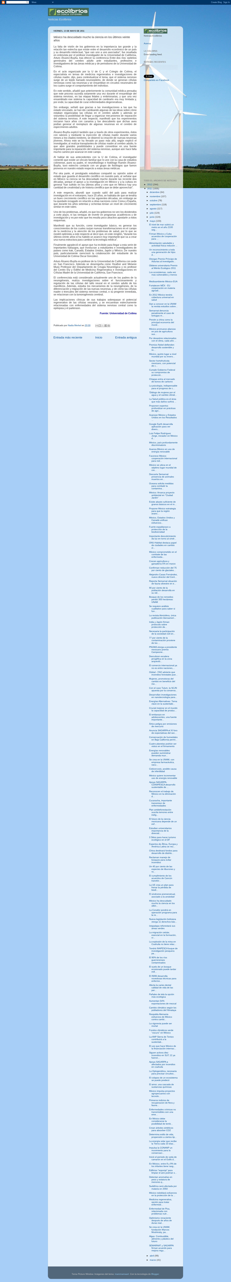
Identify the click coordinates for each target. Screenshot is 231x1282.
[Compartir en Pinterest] (108, 325)
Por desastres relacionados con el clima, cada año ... (162, 339)
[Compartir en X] (102, 325)
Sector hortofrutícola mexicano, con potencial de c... (162, 363)
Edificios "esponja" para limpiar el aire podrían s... (163, 1171)
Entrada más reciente (67, 337)
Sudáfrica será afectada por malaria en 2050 (163, 1187)
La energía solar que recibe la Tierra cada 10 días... (163, 1142)
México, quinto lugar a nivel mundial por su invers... (162, 355)
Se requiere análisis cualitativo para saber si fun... (162, 608)
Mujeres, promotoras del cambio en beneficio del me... (162, 681)
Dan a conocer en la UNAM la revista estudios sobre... (163, 305)
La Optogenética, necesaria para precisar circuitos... (163, 1072)
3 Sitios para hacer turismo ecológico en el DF (162, 838)
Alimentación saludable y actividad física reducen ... (163, 244)
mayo (153, 221)
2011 (150, 188)
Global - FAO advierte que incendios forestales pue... (163, 673)
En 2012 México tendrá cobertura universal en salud (161, 297)
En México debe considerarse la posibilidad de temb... (161, 1121)
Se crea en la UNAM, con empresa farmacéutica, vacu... (161, 762)
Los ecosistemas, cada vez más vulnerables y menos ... (163, 274)
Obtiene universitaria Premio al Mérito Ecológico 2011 (163, 266)
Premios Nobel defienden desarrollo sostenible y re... (161, 347)
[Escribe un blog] (99, 325)
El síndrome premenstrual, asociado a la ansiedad (162, 895)
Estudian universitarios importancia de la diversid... (160, 830)
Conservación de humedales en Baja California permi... (163, 738)
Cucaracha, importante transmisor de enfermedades (160, 803)
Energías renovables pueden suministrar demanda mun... (160, 753)
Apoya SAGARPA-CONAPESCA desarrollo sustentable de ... (162, 784)
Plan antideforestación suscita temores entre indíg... (161, 812)
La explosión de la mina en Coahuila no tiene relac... (162, 943)
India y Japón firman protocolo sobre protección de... (159, 624)
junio (152, 217)
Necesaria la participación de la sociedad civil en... (162, 632)
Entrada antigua (126, 337)
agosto (153, 208)
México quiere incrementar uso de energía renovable (163, 776)
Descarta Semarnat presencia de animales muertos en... (161, 476)
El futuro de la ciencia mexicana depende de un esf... (163, 821)
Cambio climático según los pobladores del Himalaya (162, 1009)
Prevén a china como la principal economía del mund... (161, 322)
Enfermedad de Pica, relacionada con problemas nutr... (159, 1211)
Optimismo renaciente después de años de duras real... (160, 1220)
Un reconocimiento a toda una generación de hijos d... (162, 252)
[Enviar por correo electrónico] (96, 325)
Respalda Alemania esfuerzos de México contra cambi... (160, 1016)
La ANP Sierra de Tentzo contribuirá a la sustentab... (161, 1039)
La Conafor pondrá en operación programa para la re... (163, 912)
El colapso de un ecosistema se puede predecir (163, 1079)
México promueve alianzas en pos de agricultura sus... (162, 331)
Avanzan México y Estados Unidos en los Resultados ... (163, 417)
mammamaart (122, 1274)
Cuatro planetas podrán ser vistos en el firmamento (162, 745)
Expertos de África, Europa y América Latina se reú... (163, 845)
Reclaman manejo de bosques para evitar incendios (160, 860)
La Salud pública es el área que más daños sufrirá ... (162, 400)
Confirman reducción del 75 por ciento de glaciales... (163, 569)
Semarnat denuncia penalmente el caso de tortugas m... (161, 313)
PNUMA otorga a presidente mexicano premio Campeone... (163, 649)
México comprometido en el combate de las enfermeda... (163, 554)
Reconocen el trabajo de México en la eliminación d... (162, 794)
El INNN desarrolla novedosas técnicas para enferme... (162, 978)
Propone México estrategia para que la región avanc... (162, 511)
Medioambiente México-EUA (163, 281)
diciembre (155, 192)
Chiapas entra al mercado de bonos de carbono (162, 380)
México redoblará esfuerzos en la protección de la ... (163, 1194)
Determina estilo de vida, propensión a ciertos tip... (163, 1135)
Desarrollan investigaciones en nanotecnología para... (163, 696)
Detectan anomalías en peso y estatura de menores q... (160, 1179)
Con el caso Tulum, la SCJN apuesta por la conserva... (163, 689)
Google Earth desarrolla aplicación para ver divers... (161, 426)
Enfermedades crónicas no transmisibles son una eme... (162, 1112)
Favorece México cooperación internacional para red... (163, 458)
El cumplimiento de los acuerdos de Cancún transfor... (160, 878)
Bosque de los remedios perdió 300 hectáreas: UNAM (161, 599)
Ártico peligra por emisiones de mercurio (163, 725)
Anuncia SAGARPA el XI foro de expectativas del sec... (163, 731)
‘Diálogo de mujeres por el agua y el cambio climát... (163, 393)
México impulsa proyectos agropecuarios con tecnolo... (162, 1093)
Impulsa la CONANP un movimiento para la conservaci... (160, 1150)
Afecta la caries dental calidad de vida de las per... (161, 987)
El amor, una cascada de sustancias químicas (161, 1085)
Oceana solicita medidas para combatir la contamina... (161, 486)
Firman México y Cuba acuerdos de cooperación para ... (163, 236)
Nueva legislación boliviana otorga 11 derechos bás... (163, 920)
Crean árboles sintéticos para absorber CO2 (161, 1129)
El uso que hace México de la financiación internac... (162, 1047)
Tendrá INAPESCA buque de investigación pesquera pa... (163, 951)
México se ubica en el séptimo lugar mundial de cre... (163, 467)
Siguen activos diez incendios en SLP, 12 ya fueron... (162, 1055)
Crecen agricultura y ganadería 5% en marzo (162, 562)
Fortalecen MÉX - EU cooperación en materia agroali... (162, 288)
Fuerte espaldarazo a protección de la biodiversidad (159, 529)
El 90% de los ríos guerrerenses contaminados (158, 960)
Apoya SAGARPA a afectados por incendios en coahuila (162, 1064)
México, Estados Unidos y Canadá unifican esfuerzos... (162, 520)
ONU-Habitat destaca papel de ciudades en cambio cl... (162, 545)
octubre (154, 200)
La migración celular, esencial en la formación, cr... (162, 935)
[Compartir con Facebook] (105, 325)
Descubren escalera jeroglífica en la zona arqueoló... (160, 659)
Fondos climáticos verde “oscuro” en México (161, 1031)
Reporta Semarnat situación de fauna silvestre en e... (163, 582)
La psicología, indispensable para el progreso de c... (163, 387)
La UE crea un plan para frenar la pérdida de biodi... (161, 887)
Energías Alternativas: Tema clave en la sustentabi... (163, 702)
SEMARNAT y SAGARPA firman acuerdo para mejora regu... (161, 1248)
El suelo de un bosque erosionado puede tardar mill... (162, 969)
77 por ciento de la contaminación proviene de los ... (162, 640)
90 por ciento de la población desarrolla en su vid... (162, 590)
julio (152, 213)
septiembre (156, 204)
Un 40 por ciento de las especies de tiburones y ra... (162, 869)
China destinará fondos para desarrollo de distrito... (163, 851)
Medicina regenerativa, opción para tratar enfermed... (160, 1202)
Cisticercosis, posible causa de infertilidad (162, 770)
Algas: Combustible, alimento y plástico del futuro (161, 1239)
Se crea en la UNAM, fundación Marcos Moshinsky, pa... (159, 1229)
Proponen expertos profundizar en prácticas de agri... (162, 408)
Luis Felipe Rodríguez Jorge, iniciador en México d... (163, 436)
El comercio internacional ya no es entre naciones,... (163, 666)
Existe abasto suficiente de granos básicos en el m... (162, 503)
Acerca (147, 43)
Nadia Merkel (75, 325)
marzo (153, 1260)
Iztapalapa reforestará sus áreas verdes (162, 927)
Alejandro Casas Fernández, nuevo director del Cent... (163, 575)
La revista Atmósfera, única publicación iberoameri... (162, 616)
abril (152, 1256)
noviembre (155, 196)
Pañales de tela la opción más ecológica (161, 995)
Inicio (98, 337)
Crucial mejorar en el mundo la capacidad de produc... (163, 709)
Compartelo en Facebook (156, 80)
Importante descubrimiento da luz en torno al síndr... (162, 537)
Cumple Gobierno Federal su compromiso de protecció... (162, 372)
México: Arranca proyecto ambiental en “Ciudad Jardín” (161, 495)
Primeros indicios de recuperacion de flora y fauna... (161, 1102)
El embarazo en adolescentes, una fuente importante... (163, 717)
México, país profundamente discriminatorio (163, 443)
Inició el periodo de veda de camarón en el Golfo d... (163, 1158)
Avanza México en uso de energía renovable (162, 450)
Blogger (155, 1274)
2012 (150, 184)
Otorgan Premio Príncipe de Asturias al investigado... (163, 260)
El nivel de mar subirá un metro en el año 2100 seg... (161, 227)
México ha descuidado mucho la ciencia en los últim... (162, 903)
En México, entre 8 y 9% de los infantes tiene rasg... (162, 1165)
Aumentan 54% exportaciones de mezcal (162, 1002)
